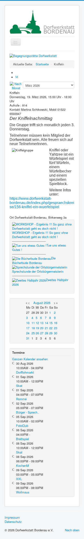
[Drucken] (17, 73)
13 (41, 323)
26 (37, 333)
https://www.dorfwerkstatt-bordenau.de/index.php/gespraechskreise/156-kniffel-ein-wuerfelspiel (42, 202)
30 (55, 333)
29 (50, 333)
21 (46, 328)
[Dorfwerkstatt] (33, 55)
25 (33, 333)
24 (27, 333)
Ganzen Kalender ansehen (30, 359)
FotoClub (22, 425)
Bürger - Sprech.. (27, 412)
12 (37, 323)
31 (27, 338)
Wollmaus (22, 492)
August (38, 302)
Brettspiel (22, 439)
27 (41, 333)
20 (41, 328)
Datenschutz (13, 522)
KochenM (22, 465)
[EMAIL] (17, 77)
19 (37, 328)
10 (27, 323)
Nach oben (72, 530)
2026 (47, 302)
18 (33, 328)
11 (33, 323)
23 (55, 328)
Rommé (21, 399)
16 (55, 323)
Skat (19, 385)
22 (50, 328)
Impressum (12, 517)
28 (46, 333)
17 (27, 328)
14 (46, 323)
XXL (19, 479)
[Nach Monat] (16, 85)
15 (50, 323)
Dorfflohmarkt (25, 372)
